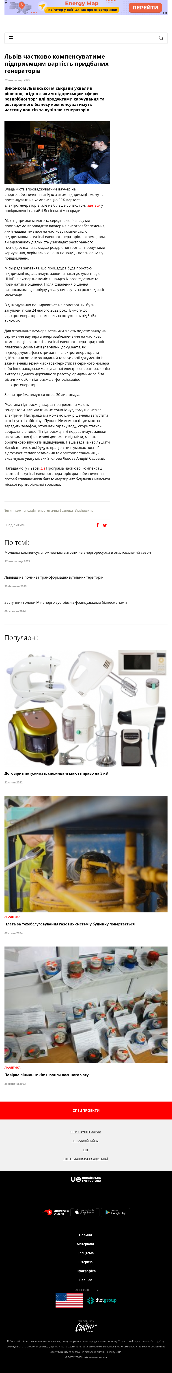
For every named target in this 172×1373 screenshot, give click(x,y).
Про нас (85, 1280)
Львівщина (84, 510)
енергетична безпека (55, 510)
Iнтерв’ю (85, 1262)
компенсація (25, 510)
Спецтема (85, 1253)
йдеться (93, 205)
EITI (85, 1150)
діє (43, 468)
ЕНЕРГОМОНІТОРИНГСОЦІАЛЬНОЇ (85, 1159)
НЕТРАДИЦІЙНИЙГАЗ (85, 1141)
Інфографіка (85, 1271)
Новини (85, 1235)
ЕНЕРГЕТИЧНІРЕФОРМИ (85, 1132)
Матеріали (85, 1244)
